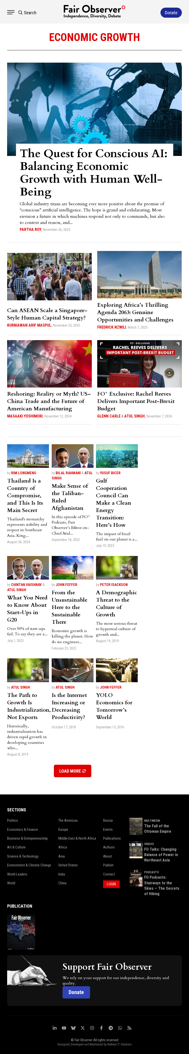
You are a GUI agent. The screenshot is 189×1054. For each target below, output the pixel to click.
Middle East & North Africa (77, 838)
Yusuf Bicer (110, 473)
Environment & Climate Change (29, 865)
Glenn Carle (109, 416)
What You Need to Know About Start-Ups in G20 (27, 609)
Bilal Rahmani (68, 473)
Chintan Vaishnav (26, 584)
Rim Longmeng (23, 473)
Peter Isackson (114, 584)
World (11, 883)
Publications (112, 838)
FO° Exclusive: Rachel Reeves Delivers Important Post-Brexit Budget (135, 401)
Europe (63, 829)
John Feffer (66, 584)
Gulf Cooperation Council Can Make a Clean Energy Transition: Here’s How (113, 503)
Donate (76, 992)
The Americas (68, 820)
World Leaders (17, 874)
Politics (12, 820)
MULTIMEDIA (152, 820)
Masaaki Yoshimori (25, 416)
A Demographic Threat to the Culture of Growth (116, 603)
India (61, 874)
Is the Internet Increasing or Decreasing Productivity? (69, 706)
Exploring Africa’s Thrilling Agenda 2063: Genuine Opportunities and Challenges (135, 312)
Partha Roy (30, 229)
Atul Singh (134, 416)
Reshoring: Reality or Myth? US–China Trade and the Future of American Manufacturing (49, 401)
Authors (109, 847)
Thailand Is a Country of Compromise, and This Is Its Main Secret (25, 495)
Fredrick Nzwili (111, 327)
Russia (108, 820)
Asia (61, 856)
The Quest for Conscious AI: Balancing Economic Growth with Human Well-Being (94, 173)
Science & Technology (22, 856)
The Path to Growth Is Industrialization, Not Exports (29, 706)
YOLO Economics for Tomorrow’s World (114, 706)
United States (68, 865)
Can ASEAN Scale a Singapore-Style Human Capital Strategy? (47, 314)
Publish (108, 865)
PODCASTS (151, 872)
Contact (109, 874)
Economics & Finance (22, 829)
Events (108, 829)
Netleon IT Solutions (119, 1044)
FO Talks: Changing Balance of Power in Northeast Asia (161, 855)
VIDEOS (149, 844)
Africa (62, 847)
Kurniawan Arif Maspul (29, 325)
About (107, 856)
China (62, 883)
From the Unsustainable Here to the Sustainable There (69, 607)
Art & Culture (16, 847)
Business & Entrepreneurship (27, 838)
